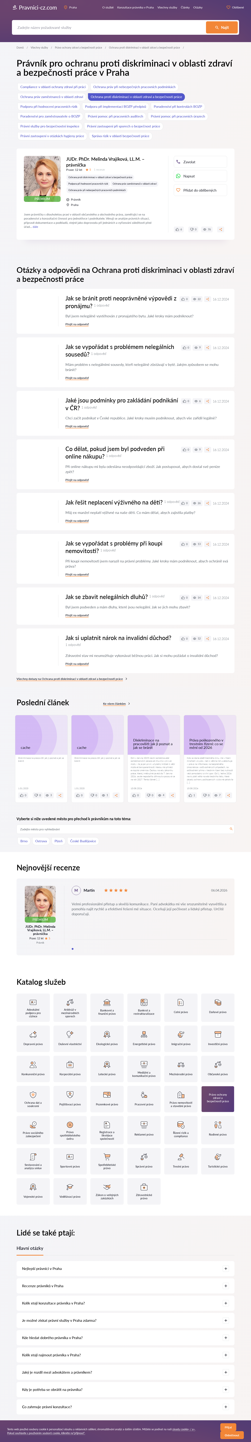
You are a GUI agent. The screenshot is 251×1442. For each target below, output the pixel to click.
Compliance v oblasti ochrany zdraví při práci (53, 87)
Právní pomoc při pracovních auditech (115, 116)
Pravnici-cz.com (38, 7)
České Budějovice (83, 841)
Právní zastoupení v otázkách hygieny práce (52, 136)
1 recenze (99, 169)
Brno (24, 841)
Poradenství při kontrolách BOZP (178, 106)
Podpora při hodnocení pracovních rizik (48, 106)
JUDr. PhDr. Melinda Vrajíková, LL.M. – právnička (105, 162)
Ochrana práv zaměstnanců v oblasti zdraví (51, 97)
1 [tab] (72, 949)
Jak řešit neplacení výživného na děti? (114, 502)
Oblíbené (238, 7)
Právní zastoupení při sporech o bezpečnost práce (123, 126)
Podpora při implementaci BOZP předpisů (115, 106)
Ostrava (41, 841)
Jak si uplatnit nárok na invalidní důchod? (118, 637)
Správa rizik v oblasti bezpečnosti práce (120, 136)
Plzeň (58, 841)
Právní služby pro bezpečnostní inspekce (49, 126)
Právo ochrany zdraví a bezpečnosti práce (78, 47)
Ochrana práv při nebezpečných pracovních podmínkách (134, 87)
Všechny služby (39, 47)
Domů (20, 47)
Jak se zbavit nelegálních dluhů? (106, 596)
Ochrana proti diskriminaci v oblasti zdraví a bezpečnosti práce (136, 97)
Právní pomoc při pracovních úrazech (178, 116)
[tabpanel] (126, 916)
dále (35, 226)
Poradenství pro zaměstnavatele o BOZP (50, 116)
